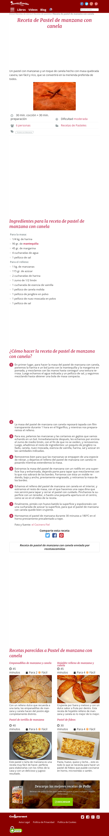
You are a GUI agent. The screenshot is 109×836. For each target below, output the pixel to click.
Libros (21, 10)
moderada (81, 119)
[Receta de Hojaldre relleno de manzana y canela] (78, 702)
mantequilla (30, 243)
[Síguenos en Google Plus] (93, 816)
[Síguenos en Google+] (91, 4)
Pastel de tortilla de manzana (26, 719)
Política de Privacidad (44, 822)
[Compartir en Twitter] (47, 536)
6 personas (23, 125)
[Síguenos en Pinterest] (96, 4)
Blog (43, 10)
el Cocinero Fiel (41, 524)
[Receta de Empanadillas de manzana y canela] (30, 702)
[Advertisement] (54, 47)
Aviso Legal (24, 822)
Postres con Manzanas (24, 132)
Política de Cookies (67, 822)
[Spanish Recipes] (51, 10)
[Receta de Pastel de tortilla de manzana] (30, 759)
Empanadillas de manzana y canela (30, 663)
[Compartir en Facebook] (54, 536)
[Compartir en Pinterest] (61, 536)
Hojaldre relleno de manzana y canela (75, 664)
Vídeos (32, 10)
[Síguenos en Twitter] (86, 4)
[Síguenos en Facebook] (81, 4)
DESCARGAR (63, 801)
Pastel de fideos (66, 719)
